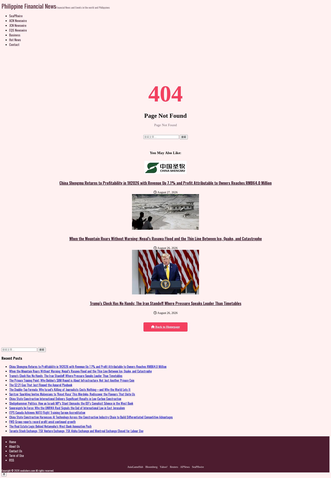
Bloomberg (151, 467)
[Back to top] (4, 474)
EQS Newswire (18, 30)
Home (12, 442)
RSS (11, 460)
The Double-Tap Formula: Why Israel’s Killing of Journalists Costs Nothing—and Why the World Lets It (69, 389)
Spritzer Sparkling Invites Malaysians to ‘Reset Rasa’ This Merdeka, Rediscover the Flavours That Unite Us (72, 394)
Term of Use (16, 455)
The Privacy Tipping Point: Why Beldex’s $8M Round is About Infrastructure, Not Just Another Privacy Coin (71, 380)
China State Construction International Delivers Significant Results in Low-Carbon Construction (65, 398)
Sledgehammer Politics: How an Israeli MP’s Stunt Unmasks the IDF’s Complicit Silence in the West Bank (71, 403)
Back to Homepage (167, 326)
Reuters (174, 467)
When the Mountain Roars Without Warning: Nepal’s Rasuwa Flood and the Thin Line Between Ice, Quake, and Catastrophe (165, 238)
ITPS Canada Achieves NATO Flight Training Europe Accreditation (47, 412)
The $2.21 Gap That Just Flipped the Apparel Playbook (40, 385)
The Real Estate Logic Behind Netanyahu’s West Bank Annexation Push (50, 426)
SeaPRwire (16, 15)
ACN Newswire (18, 20)
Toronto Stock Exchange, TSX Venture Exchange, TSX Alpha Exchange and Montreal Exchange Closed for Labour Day (76, 431)
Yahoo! (164, 467)
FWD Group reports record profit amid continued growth (42, 421)
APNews (185, 467)
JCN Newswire (17, 25)
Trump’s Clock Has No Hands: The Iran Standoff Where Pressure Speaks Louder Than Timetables (165, 303)
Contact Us (15, 451)
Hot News (15, 39)
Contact (14, 44)
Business (14, 35)
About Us (14, 446)
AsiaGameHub (135, 467)
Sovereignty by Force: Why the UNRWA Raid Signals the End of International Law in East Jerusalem (67, 408)
